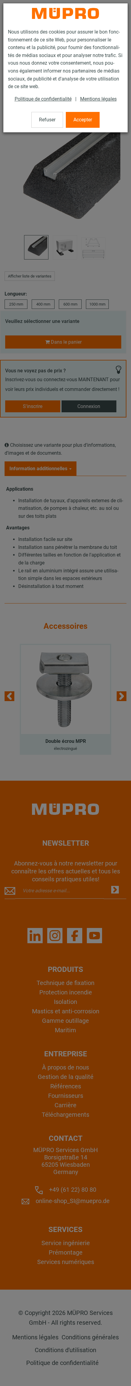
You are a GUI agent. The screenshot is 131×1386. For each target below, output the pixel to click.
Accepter (82, 120)
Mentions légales (98, 99)
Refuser (47, 120)
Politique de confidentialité (43, 99)
